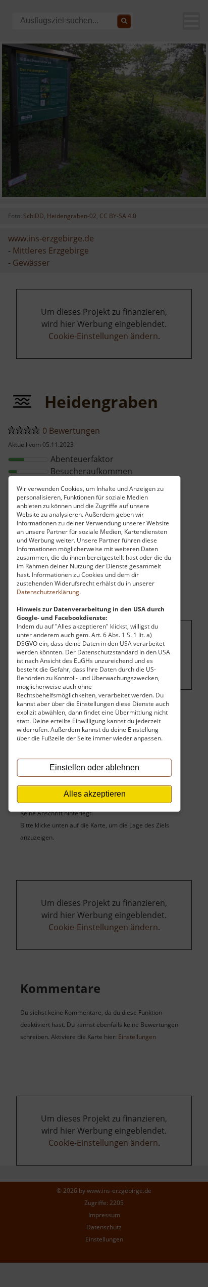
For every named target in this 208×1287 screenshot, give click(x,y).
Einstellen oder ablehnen (94, 767)
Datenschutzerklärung (48, 592)
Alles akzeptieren (95, 794)
